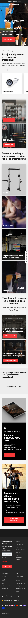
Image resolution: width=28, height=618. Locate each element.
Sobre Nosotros (19, 544)
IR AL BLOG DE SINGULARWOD (14, 519)
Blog (17, 555)
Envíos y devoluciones (21, 588)
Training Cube (19, 547)
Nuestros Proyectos (20, 549)
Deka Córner (18, 552)
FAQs (3, 583)
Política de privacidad (21, 583)
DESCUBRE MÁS (8, 39)
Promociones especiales (19, 558)
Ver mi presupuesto (26, 256)
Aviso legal (18, 586)
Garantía (18, 591)
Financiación (5, 588)
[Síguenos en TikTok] (14, 596)
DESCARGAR (10, 455)
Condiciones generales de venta (21, 579)
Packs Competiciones (7, 586)
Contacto (4, 576)
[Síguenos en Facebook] (3, 596)
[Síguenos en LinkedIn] (18, 596)
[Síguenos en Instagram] (7, 596)
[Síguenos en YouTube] (10, 596)
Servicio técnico (19, 576)
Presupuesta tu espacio (5, 579)
